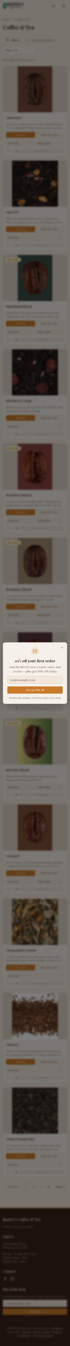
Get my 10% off (35, 690)
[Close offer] (62, 647)
